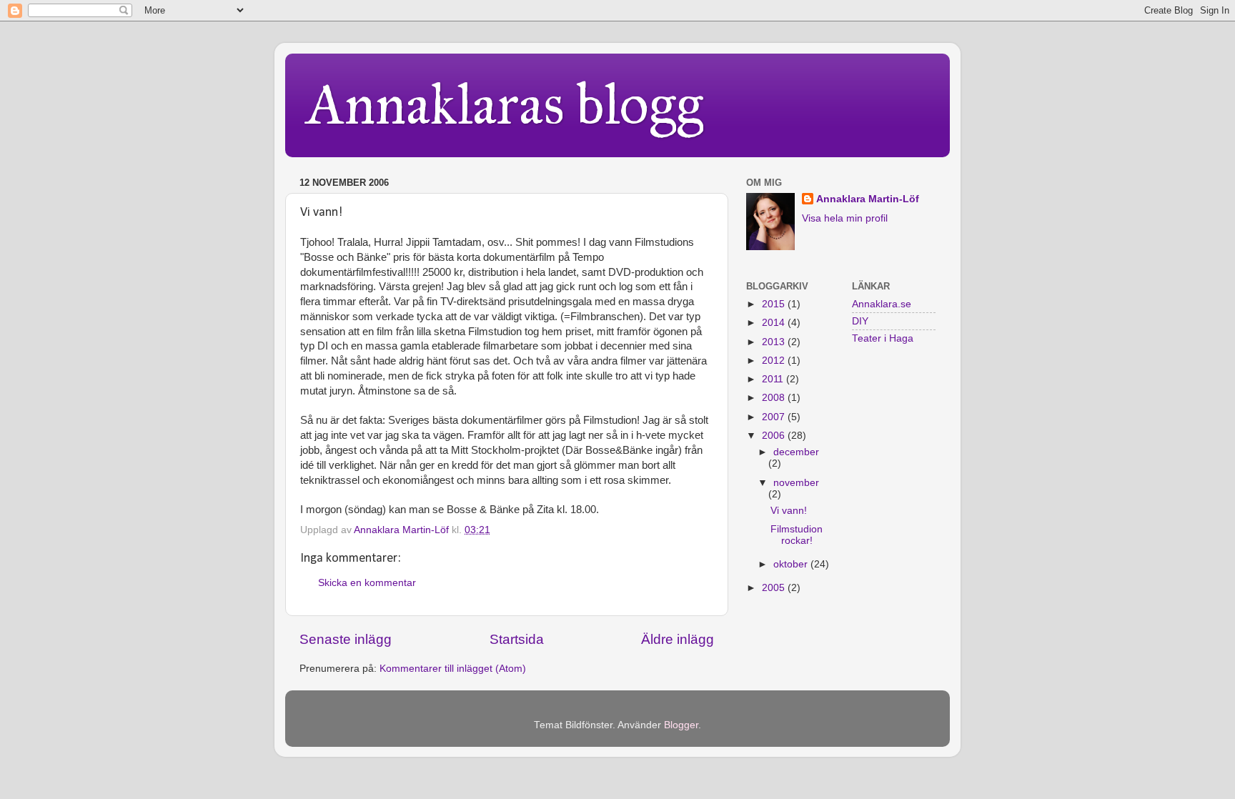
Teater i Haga (882, 338)
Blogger (681, 725)
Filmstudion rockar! (796, 535)
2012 (775, 360)
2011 (774, 379)
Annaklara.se (881, 304)
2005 (775, 587)
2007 (775, 417)
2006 (775, 435)
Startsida (517, 639)
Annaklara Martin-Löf (867, 199)
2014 (775, 322)
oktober (791, 564)
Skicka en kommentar (367, 582)
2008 (775, 397)
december (796, 452)
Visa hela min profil (845, 218)
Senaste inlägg (345, 639)
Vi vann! (788, 510)
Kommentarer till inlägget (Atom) (453, 668)
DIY (860, 321)
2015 (775, 304)
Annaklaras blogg (505, 104)
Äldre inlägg (677, 639)
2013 (775, 342)
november (796, 482)
